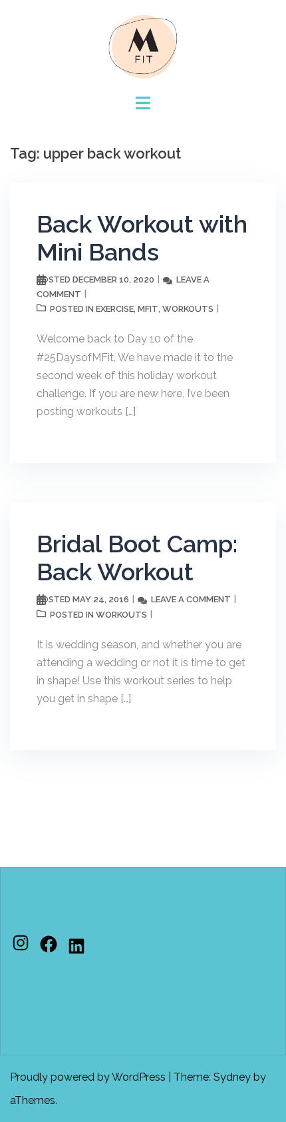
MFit (148, 309)
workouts (188, 309)
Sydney (232, 1077)
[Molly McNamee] (143, 45)
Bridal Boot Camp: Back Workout (137, 558)
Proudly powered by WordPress (88, 1077)
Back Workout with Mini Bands (142, 238)
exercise (115, 309)
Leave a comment (191, 599)
